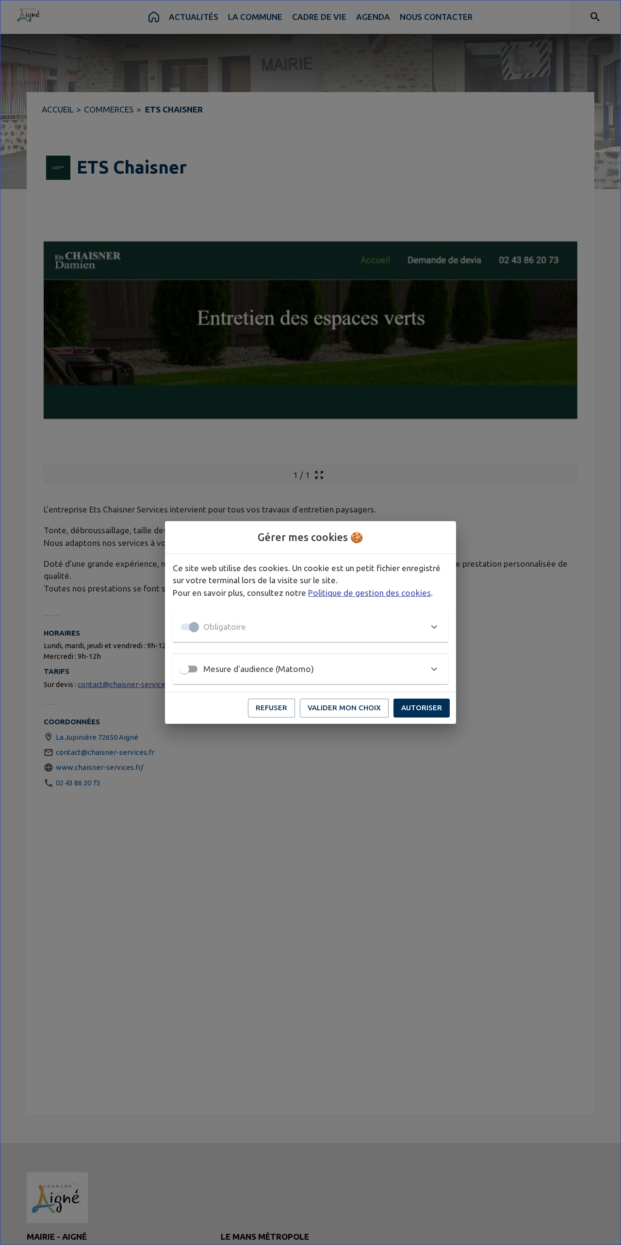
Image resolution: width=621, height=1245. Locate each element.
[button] (310, 627)
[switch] (184, 669)
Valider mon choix (344, 707)
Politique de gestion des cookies (369, 592)
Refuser (271, 707)
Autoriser (421, 707)
